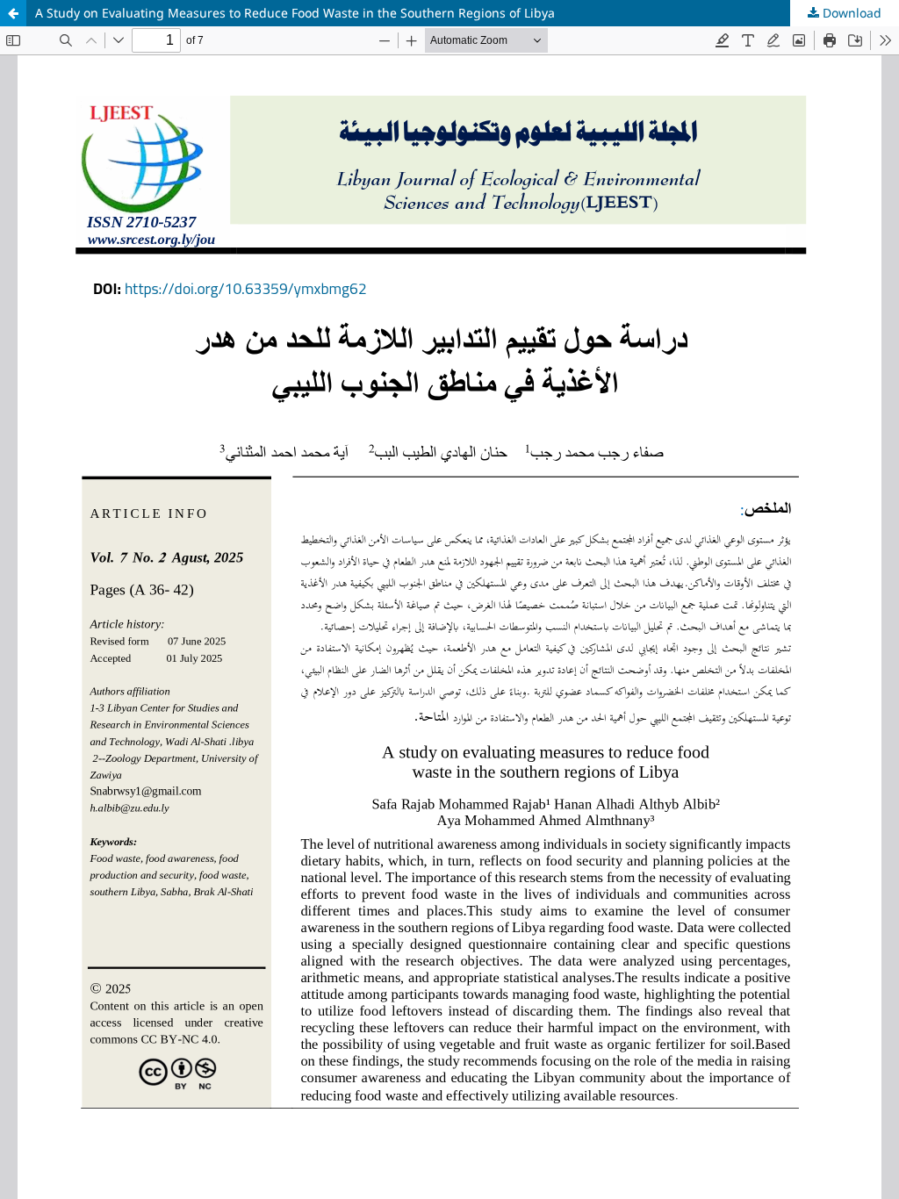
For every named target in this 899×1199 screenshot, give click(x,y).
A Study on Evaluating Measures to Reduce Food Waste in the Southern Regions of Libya (295, 12)
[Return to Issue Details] (13, 13)
